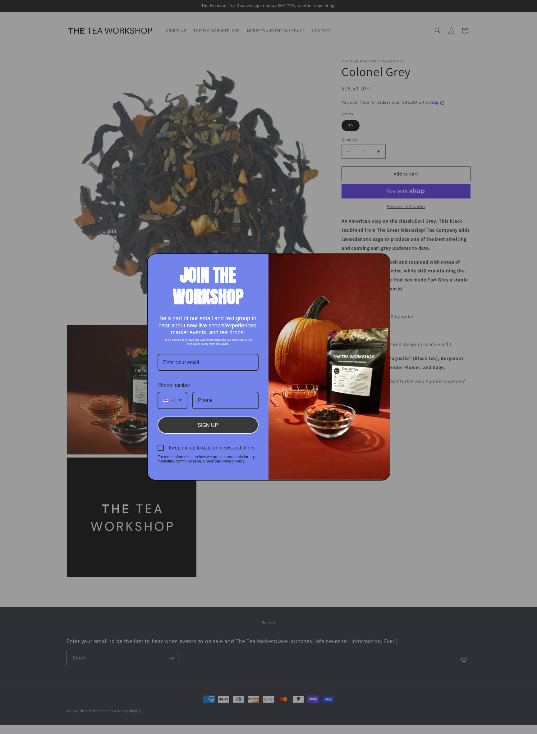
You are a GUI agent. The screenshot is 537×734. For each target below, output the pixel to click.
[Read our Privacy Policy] (255, 457)
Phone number (174, 385)
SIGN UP (208, 425)
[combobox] (172, 400)
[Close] (382, 260)
